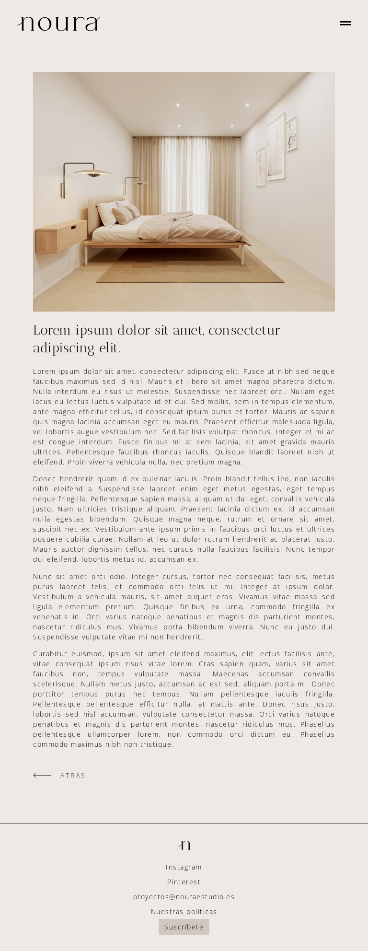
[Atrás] (42, 775)
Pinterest (184, 881)
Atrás (73, 775)
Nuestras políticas (184, 911)
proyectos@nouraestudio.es (184, 896)
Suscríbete (184, 926)
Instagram (184, 866)
